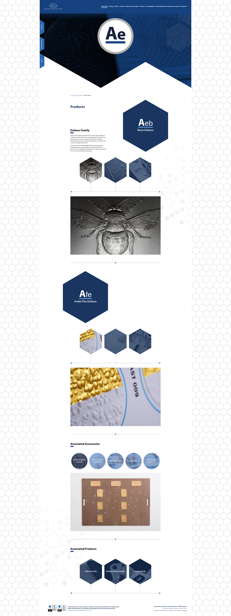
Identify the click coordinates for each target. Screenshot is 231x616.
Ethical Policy (107, 607)
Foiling (111, 6)
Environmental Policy (109, 608)
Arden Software (172, 606)
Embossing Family (78, 95)
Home (71, 95)
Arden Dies (164, 606)
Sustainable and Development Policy (92, 608)
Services (122, 6)
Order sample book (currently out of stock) (167, 6)
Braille (116, 6)
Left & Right (184, 610)
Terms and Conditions (82, 607)
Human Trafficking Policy (74, 608)
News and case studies (132, 6)
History (142, 6)
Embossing (104, 6)
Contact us (184, 6)
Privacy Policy (71, 607)
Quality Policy (115, 607)
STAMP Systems (182, 606)
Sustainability (150, 6)
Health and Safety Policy (95, 607)
